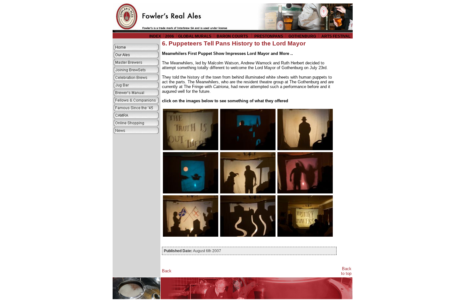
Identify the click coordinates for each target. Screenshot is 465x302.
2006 (169, 36)
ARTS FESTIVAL (336, 36)
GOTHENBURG (302, 36)
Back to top (346, 271)
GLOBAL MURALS (194, 36)
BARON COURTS (233, 36)
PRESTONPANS (268, 36)
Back (166, 271)
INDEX (155, 36)
